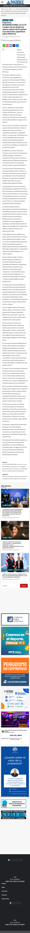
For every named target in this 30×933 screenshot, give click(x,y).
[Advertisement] (15, 837)
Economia (10, 570)
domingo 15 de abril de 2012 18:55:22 (12, 36)
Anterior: (14, 466)
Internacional (6, 20)
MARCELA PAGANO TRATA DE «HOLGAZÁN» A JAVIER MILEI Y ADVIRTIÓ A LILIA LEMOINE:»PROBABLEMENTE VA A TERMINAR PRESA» (13, 545)
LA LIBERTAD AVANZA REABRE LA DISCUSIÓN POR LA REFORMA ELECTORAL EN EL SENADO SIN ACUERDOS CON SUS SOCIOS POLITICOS (12, 512)
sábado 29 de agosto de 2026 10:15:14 (11, 517)
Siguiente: (15, 476)
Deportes (4, 895)
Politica (11, 20)
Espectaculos (5, 898)
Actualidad (5, 505)
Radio (3, 887)
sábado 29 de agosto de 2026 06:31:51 (11, 550)
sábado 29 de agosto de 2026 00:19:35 (11, 579)
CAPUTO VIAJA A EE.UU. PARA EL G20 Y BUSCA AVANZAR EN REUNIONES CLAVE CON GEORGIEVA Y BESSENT (14, 575)
